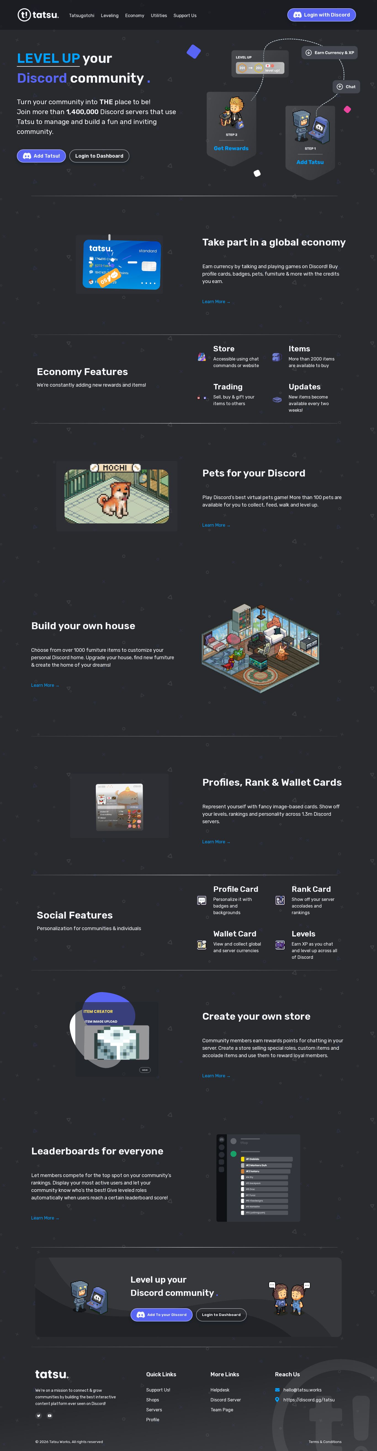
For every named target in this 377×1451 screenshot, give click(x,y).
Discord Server (226, 1399)
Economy (134, 15)
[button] (117, 265)
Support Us (185, 15)
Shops (152, 1399)
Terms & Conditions (325, 1442)
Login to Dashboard (99, 156)
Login (327, 15)
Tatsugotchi (81, 15)
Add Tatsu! (47, 156)
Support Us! (158, 1390)
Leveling (110, 15)
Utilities (159, 15)
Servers (154, 1409)
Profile (152, 1419)
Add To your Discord (167, 1315)
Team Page (222, 1409)
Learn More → (216, 301)
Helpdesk (220, 1390)
